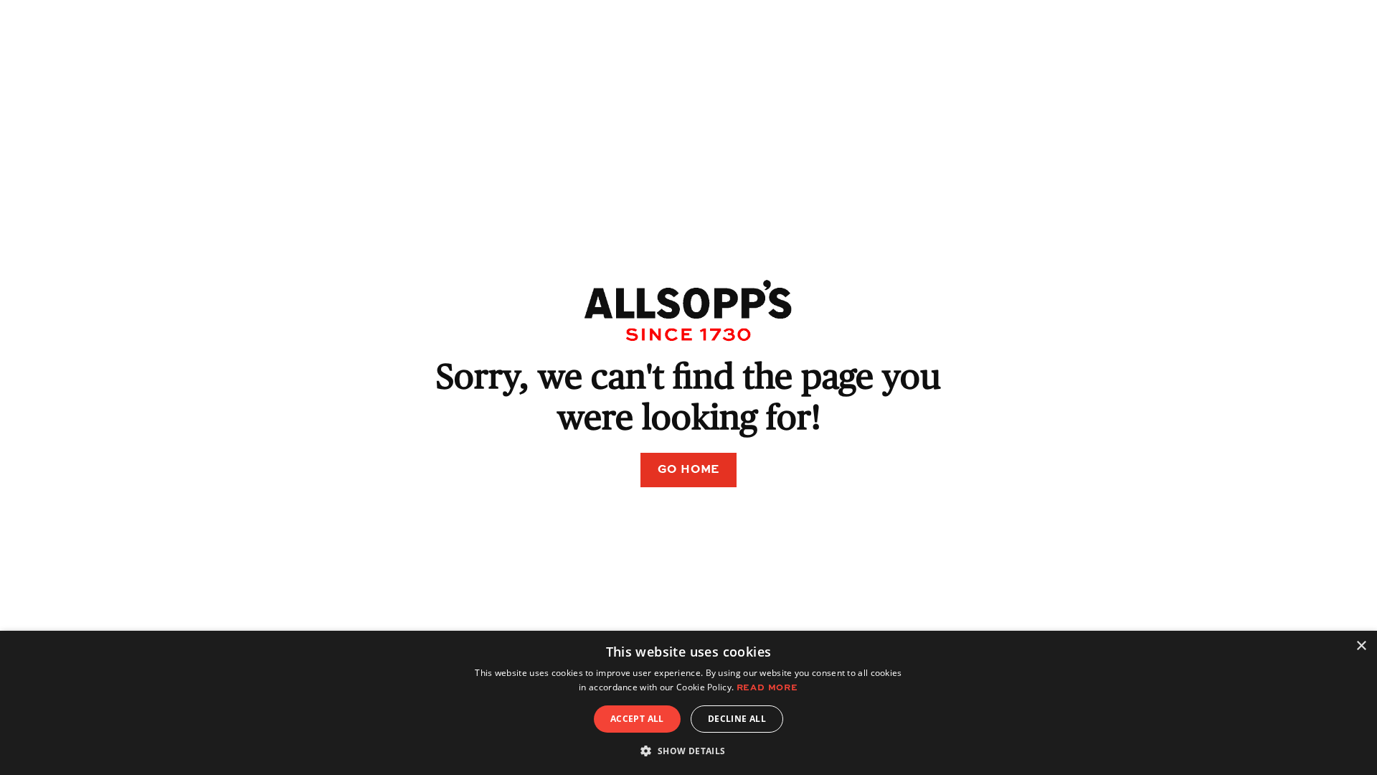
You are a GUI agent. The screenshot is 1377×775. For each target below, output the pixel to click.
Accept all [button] (637, 719)
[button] (688, 750)
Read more (767, 688)
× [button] (1360, 646)
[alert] (688, 703)
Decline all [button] (737, 719)
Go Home (689, 470)
